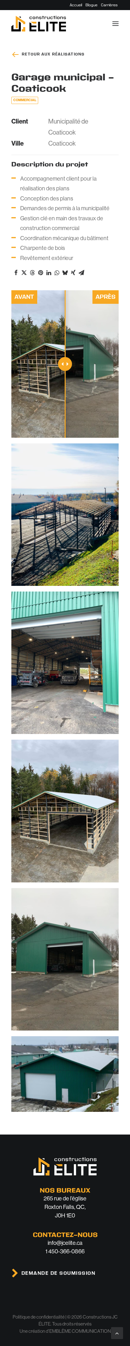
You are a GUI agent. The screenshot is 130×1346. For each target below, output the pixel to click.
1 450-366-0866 (65, 1251)
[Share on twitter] (24, 272)
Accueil (76, 5)
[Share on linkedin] (48, 272)
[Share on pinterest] (40, 272)
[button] (115, 23)
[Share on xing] (73, 272)
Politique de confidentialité (39, 1317)
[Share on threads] (32, 272)
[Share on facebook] (16, 272)
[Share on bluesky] (65, 272)
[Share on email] (81, 272)
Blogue (92, 5)
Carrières (109, 5)
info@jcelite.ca (65, 1243)
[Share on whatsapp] (57, 272)
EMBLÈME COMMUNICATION (80, 1331)
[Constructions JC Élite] (38, 24)
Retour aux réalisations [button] (53, 54)
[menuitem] (76, 5)
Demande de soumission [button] (58, 1273)
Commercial (24, 100)
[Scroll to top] (117, 1333)
